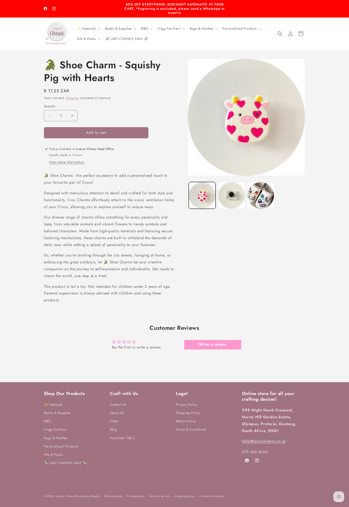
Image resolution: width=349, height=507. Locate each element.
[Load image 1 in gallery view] (202, 195)
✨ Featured (53, 404)
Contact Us (118, 404)
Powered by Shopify (87, 496)
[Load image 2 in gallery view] (231, 195)
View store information (66, 162)
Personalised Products (61, 446)
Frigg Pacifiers (55, 429)
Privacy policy (136, 496)
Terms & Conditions (191, 429)
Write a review (212, 344)
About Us (117, 412)
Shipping (72, 98)
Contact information (212, 496)
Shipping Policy (188, 412)
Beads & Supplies (57, 412)
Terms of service (159, 496)
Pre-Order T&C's (122, 438)
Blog (113, 429)
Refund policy (113, 496)
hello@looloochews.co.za (264, 441)
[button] (88, 28)
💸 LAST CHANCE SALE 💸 (65, 462)
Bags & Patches (55, 438)
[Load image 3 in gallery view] (260, 195)
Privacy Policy (187, 404)
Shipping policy (185, 496)
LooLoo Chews (65, 496)
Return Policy (186, 421)
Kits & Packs (53, 454)
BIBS (47, 421)
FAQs (114, 421)
